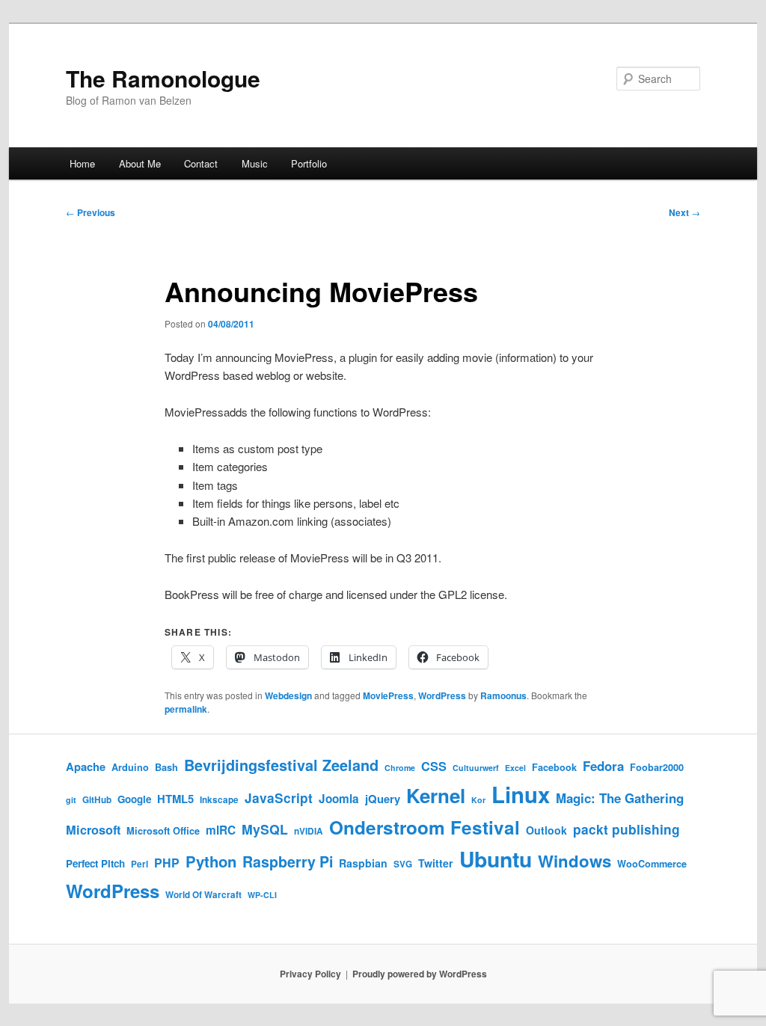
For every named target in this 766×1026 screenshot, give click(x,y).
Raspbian (363, 862)
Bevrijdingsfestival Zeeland (281, 765)
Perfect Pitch (95, 863)
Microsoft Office (163, 831)
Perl (139, 864)
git (71, 799)
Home (82, 163)
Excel (515, 767)
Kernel (435, 795)
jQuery (382, 798)
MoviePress (388, 695)
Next (684, 212)
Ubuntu (495, 859)
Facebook (554, 767)
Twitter (435, 862)
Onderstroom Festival (424, 827)
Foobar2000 (657, 767)
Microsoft (93, 829)
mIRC (221, 830)
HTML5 (175, 798)
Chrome (399, 767)
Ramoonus (503, 695)
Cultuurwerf (476, 767)
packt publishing (626, 829)
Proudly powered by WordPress (419, 973)
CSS (434, 766)
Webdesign (288, 695)
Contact (201, 163)
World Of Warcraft (203, 894)
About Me (140, 163)
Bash (166, 767)
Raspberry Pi (287, 861)
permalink (186, 709)
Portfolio (309, 163)
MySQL (265, 829)
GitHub (96, 799)
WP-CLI (262, 894)
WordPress (442, 695)
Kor (478, 799)
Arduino (130, 767)
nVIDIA (308, 831)
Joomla (339, 798)
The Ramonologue (163, 78)
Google (134, 799)
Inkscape (219, 799)
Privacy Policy (310, 973)
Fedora (603, 766)
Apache (85, 766)
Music (255, 163)
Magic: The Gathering (620, 798)
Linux (520, 794)
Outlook (546, 830)
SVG (402, 864)
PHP (167, 862)
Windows (574, 861)
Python (211, 861)
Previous (90, 212)
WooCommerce (652, 863)
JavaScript (279, 797)
